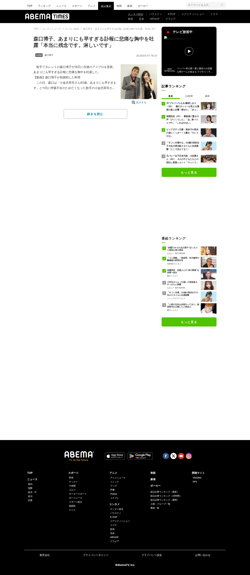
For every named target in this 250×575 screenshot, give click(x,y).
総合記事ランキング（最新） (164, 491)
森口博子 (48, 55)
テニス (72, 510)
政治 (30, 496)
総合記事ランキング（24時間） (166, 495)
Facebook (166, 456)
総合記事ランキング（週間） (164, 499)
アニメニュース (118, 477)
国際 (30, 488)
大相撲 (72, 485)
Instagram (189, 456)
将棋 (119, 5)
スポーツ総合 (75, 501)
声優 (112, 489)
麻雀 (129, 5)
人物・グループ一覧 (160, 503)
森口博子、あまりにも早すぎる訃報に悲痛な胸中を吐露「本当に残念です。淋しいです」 (130, 28)
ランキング (44, 5)
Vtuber (113, 493)
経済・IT (32, 492)
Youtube (181, 456)
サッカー (73, 481)
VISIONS (197, 477)
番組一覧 (154, 508)
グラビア (170, 18)
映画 (130, 18)
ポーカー (143, 5)
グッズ (113, 485)
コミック (114, 481)
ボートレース (75, 497)
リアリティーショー (192, 14)
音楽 (141, 18)
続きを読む (95, 114)
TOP (29, 5)
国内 (30, 484)
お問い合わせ (202, 555)
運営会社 (45, 555)
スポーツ (77, 5)
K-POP (172, 14)
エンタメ (106, 5)
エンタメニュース (51, 28)
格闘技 (72, 505)
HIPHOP (155, 18)
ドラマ (214, 14)
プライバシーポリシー (96, 555)
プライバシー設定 (151, 555)
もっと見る (189, 172)
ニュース (61, 5)
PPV (195, 481)
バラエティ (155, 14)
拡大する (141, 102)
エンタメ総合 (135, 14)
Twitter (173, 456)
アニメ (91, 5)
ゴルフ (72, 489)
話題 (30, 500)
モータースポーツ (78, 493)
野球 (71, 477)
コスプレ (114, 497)
